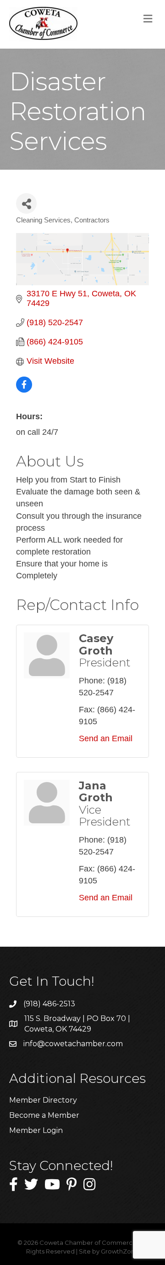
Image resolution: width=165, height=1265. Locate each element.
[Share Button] (26, 203)
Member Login (36, 1130)
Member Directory (43, 1100)
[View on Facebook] (24, 389)
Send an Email (105, 738)
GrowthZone (120, 1251)
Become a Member (44, 1115)
